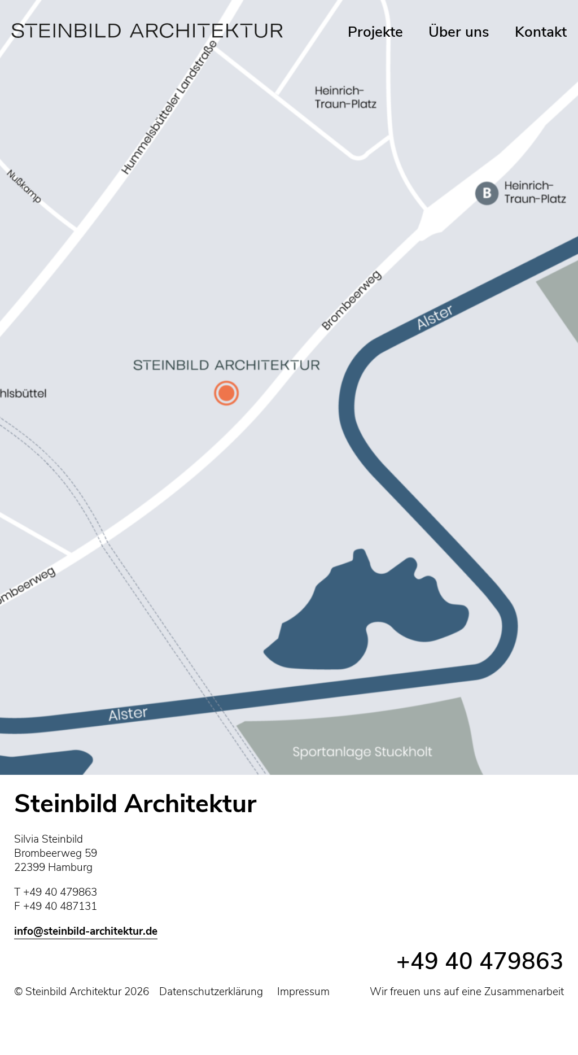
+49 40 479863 (480, 961)
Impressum (303, 991)
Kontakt (541, 32)
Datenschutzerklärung (211, 991)
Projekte (375, 32)
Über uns (458, 32)
